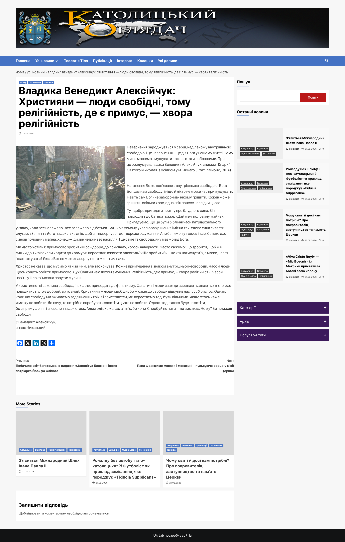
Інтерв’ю (124, 61)
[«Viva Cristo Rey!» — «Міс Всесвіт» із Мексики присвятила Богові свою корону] (260, 265)
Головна (23, 61)
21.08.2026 (28, 471)
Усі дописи (167, 61)
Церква (49, 82)
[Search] (326, 60)
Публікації (102, 61)
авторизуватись (96, 513)
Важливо (40, 449)
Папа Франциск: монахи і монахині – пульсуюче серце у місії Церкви (185, 366)
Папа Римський (57, 449)
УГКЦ (23, 82)
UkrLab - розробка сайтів (172, 535)
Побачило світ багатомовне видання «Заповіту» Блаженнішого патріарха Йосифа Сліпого (66, 366)
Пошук (243, 82)
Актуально (26, 449)
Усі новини (44, 61)
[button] (283, 308)
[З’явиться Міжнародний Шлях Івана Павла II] (51, 433)
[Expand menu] (56, 61)
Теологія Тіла (76, 61)
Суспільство (129, 449)
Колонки (145, 61)
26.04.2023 (28, 133)
